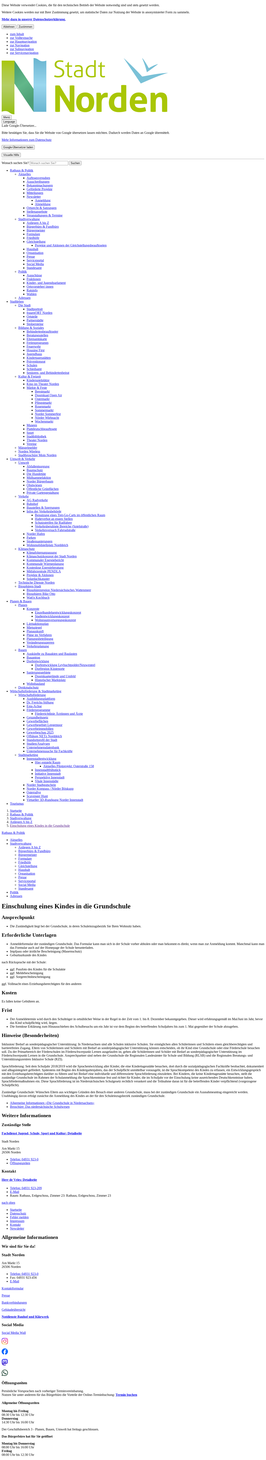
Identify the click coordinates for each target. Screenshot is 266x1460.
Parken (31, 537)
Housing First (35, 350)
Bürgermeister (36, 230)
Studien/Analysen (38, 743)
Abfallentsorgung (38, 466)
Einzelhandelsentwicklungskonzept (58, 612)
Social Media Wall (14, 1332)
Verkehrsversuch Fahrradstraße (55, 530)
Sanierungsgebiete (38, 672)
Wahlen (32, 294)
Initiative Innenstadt (48, 773)
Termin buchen (126, 1395)
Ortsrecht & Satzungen (42, 208)
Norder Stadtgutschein (41, 785)
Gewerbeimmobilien (40, 728)
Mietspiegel (34, 627)
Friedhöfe (33, 238)
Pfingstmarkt (43, 402)
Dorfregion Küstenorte (50, 668)
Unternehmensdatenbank (43, 747)
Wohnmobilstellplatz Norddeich (47, 545)
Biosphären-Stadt (29, 586)
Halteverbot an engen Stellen (54, 519)
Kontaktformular (12, 1288)
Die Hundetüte (36, 474)
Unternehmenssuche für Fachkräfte (50, 751)
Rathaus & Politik (21, 170)
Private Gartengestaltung (43, 492)
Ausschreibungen (38, 181)
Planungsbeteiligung (40, 638)
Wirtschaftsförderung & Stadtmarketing (35, 691)
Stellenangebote (37, 211)
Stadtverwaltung (29, 219)
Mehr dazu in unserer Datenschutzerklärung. (34, 19)
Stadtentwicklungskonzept (52, 616)
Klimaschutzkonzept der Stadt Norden (52, 556)
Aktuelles (24, 174)
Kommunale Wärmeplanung (45, 564)
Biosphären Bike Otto (41, 594)
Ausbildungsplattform (41, 698)
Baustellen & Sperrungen (43, 507)
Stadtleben (17, 301)
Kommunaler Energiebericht (45, 560)
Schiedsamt (34, 369)
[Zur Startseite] (85, 113)
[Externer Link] (5, 1341)
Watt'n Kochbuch (38, 597)
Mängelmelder (27, 447)
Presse (31, 256)
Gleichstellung (36, 241)
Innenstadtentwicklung (41, 758)
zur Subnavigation (22, 49)
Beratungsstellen (37, 335)
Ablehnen (9, 26)
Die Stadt (24, 305)
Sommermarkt (44, 410)
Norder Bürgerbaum (40, 481)
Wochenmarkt (44, 421)
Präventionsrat (36, 361)
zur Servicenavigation (24, 53)
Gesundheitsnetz (37, 717)
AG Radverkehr (37, 500)
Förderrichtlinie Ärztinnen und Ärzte (59, 713)
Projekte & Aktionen (40, 575)
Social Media (35, 264)
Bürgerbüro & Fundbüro (43, 226)
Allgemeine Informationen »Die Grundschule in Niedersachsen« (52, 1103)
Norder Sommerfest (48, 414)
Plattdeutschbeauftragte (42, 429)
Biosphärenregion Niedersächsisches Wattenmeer (59, 590)
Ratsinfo (32, 290)
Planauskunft (35, 631)
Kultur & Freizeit (29, 376)
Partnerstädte (35, 320)
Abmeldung (42, 204)
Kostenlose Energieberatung (45, 567)
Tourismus (17, 803)
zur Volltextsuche (21, 38)
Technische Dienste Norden (36, 582)
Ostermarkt (42, 399)
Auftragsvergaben (38, 178)
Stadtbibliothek (36, 436)
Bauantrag (33, 657)
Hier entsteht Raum (47, 762)
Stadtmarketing (28, 755)
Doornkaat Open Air (48, 395)
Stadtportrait (35, 309)
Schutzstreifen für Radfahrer (53, 522)
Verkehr (23, 496)
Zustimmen (25, 26)
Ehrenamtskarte (37, 339)
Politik (22, 271)
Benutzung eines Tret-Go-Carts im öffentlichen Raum (70, 515)
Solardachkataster (38, 579)
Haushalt (32, 249)
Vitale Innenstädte (46, 781)
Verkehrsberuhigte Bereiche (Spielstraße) (62, 526)
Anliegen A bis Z (38, 223)
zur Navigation (20, 45)
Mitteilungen (35, 193)
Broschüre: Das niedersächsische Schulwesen (40, 1106)
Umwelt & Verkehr (22, 459)
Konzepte (33, 609)
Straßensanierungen (39, 541)
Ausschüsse (34, 275)
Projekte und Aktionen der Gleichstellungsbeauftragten (71, 245)
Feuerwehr (34, 346)
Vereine (32, 444)
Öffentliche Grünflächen (43, 489)
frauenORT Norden (39, 313)
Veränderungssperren (40, 642)
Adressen (24, 298)
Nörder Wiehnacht (47, 417)
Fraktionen (34, 279)
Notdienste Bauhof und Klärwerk (25, 1316)
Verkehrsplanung (38, 646)
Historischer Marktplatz (50, 680)
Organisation (35, 253)
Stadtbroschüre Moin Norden (37, 455)
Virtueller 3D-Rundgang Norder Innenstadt (55, 800)
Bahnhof (32, 504)
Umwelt (23, 462)
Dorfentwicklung (38, 661)
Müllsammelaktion (39, 477)
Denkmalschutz (28, 687)
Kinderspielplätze (38, 380)
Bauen (22, 650)
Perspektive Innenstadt (49, 777)
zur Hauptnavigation (23, 41)
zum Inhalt (17, 34)
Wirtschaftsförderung (32, 695)
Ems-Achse (34, 706)
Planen (22, 605)
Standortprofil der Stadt (42, 740)
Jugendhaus (34, 354)
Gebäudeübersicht (13, 1309)
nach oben (8, 1202)
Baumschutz (35, 470)
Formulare (33, 234)
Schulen (32, 365)
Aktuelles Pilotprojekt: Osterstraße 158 (68, 766)
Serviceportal (35, 260)
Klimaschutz (26, 549)
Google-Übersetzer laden (18, 147)
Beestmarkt (42, 391)
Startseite (16, 810)
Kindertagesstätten (39, 357)
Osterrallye (34, 792)
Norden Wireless (29, 451)
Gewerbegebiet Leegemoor (44, 725)
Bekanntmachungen (40, 185)
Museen (32, 425)
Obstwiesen (34, 485)
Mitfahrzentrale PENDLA (44, 571)
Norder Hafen (36, 534)
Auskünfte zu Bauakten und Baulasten (52, 653)
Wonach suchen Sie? (15, 163)
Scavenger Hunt (37, 796)
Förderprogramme (38, 710)
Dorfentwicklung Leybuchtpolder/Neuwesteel (65, 665)
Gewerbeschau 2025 (40, 732)
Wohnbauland (36, 683)
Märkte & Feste (37, 387)
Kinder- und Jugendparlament (46, 283)
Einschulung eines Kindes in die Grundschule (40, 825)
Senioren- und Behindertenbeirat (48, 372)
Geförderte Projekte (39, 189)
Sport (30, 432)
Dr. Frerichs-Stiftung (40, 702)
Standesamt (34, 268)
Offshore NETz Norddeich (44, 736)
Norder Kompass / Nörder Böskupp (50, 788)
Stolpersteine (35, 324)
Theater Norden (37, 440)
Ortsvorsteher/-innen (40, 286)
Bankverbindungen (14, 1302)
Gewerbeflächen (37, 721)
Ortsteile (32, 316)
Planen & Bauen (21, 601)
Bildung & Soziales (31, 328)
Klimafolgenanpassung (42, 552)
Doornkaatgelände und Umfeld (55, 676)
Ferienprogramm (37, 342)
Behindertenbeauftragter (42, 331)
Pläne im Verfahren (39, 635)
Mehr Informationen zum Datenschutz (27, 140)
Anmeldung (42, 200)
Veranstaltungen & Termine (45, 215)
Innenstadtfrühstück (48, 770)
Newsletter (34, 196)
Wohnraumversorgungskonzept (55, 620)
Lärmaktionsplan (38, 624)
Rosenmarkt (43, 406)
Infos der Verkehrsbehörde (44, 511)
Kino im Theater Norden (43, 384)
